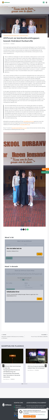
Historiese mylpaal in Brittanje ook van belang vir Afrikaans (12, 336)
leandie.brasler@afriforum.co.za (19, 128)
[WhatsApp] (28, 229)
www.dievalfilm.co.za (25, 124)
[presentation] (12, 356)
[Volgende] (46, 365)
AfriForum (7, 43)
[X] (23, 229)
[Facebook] (21, 229)
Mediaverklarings (24, 35)
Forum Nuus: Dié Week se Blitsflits (39, 335)
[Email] (25, 229)
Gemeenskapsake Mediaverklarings (11, 35)
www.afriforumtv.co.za (28, 121)
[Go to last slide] (3, 365)
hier (44, 414)
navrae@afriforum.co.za (20, 407)
